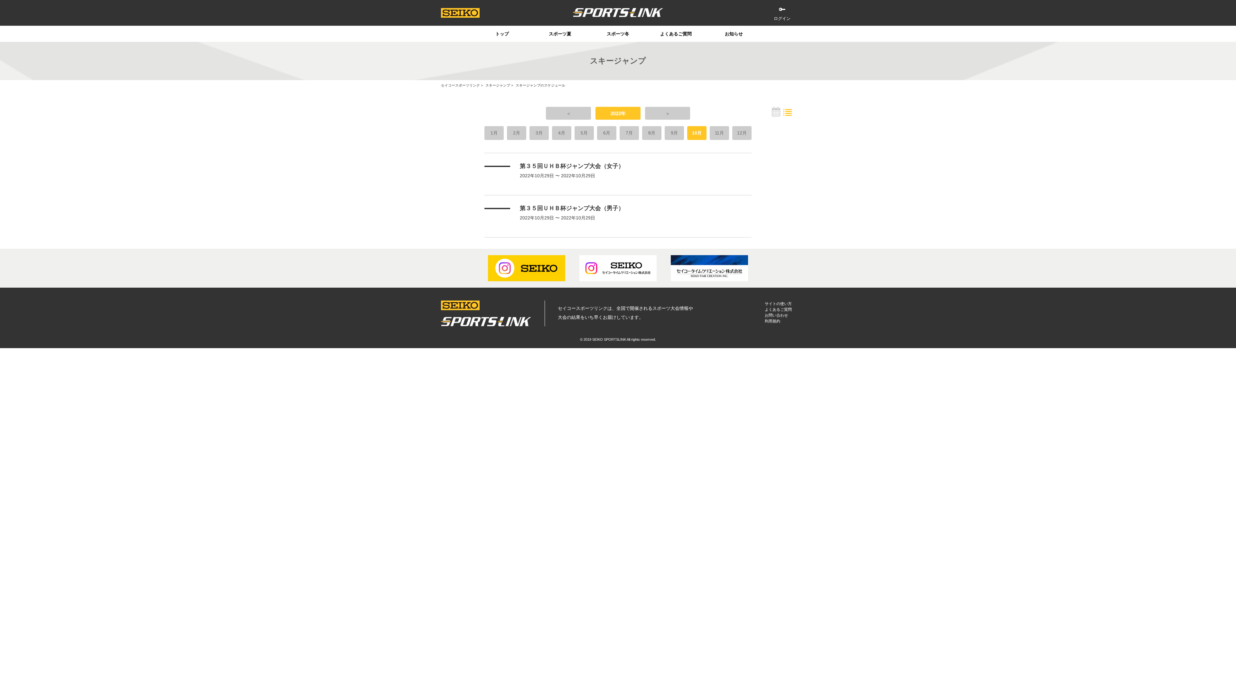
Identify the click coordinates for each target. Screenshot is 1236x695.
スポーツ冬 (618, 33)
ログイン (782, 18)
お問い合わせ (776, 315)
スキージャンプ (497, 85)
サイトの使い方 (778, 303)
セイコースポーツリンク (460, 85)
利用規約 (772, 321)
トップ (502, 33)
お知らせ (734, 33)
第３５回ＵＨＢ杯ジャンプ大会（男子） (572, 208)
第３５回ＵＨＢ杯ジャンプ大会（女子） (572, 166)
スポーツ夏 (560, 33)
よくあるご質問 (676, 33)
